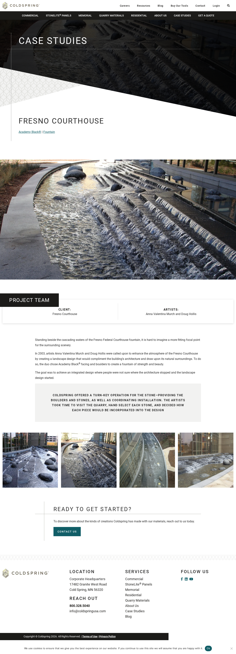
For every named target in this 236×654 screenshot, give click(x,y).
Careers (125, 5)
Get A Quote (206, 15)
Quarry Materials (111, 15)
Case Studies (182, 15)
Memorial (85, 15)
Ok (208, 648)
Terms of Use (90, 636)
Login (216, 5)
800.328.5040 (80, 606)
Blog (160, 5)
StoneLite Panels (58, 15)
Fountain (49, 132)
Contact (200, 5)
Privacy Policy (107, 636)
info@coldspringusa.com (88, 611)
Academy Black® (30, 132)
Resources (143, 5)
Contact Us (67, 531)
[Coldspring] (21, 5)
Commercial (30, 15)
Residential (139, 15)
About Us (160, 15)
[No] (231, 648)
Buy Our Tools (179, 5)
